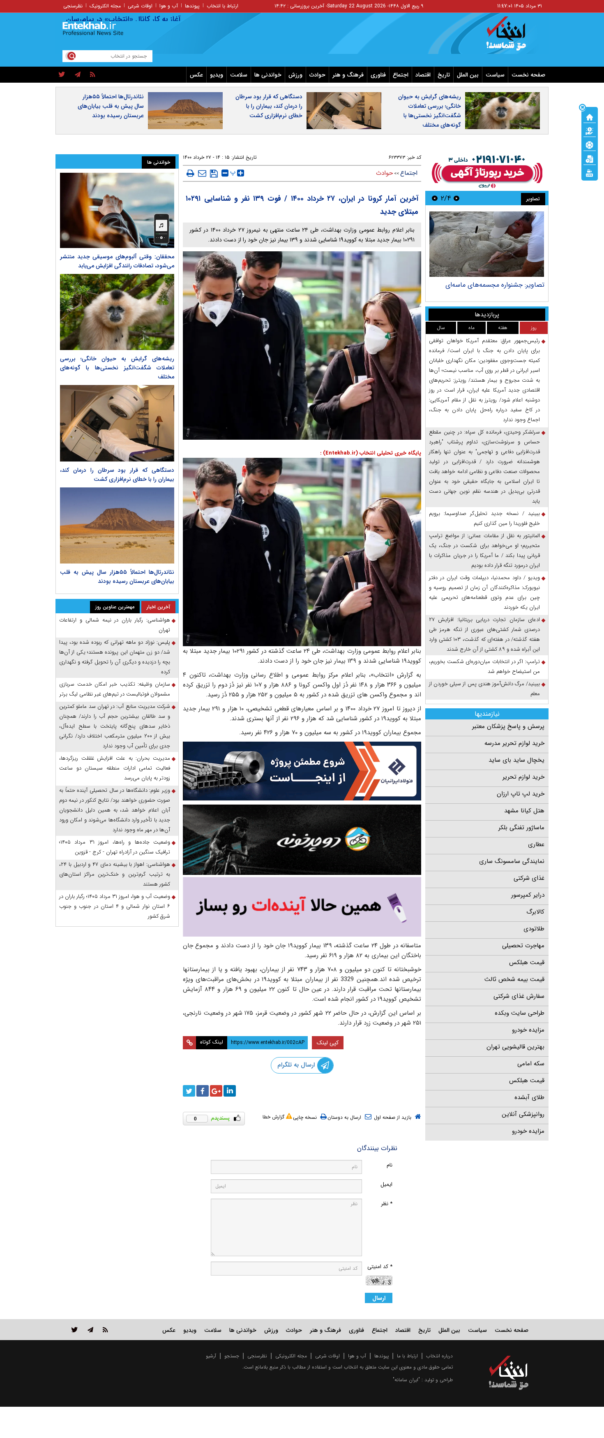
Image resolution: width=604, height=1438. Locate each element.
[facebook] (202, 1091)
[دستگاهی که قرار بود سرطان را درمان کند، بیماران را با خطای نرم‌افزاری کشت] (117, 423)
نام (389, 1165)
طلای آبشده (529, 1097)
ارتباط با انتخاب (222, 6)
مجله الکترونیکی (291, 1356)
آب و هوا (168, 6)
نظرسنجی (73, 6)
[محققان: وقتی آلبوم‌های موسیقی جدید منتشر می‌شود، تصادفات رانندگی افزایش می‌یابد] (117, 210)
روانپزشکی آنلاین (523, 1114)
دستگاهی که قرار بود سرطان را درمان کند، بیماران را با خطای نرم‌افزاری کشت (268, 106)
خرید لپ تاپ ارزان (520, 794)
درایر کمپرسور (527, 895)
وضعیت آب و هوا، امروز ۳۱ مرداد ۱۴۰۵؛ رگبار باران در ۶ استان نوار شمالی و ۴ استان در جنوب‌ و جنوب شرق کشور (114, 906)
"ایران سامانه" (406, 1380)
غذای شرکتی (529, 878)
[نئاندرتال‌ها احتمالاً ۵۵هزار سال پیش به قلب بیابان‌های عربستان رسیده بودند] (117, 525)
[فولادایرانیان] (302, 771)
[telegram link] (90, 1329)
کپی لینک (328, 1042)
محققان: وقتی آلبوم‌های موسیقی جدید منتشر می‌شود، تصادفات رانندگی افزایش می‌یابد (117, 261)
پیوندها (192, 6)
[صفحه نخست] (589, 116)
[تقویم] (589, 158)
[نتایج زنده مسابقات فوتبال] (589, 172)
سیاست (495, 74)
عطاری (536, 844)
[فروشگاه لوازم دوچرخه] (302, 840)
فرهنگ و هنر (348, 74)
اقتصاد (423, 74)
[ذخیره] (214, 173)
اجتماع (400, 74)
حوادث (317, 74)
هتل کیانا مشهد (524, 811)
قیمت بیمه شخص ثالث (514, 979)
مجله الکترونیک (105, 6)
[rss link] (105, 1329)
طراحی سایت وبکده (519, 1013)
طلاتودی (533, 929)
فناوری (378, 74)
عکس (196, 74)
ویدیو (216, 74)
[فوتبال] (589, 144)
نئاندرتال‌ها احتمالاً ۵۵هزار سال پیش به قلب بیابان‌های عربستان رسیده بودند (111, 106)
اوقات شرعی (140, 6)
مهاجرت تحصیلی (523, 946)
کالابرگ (535, 912)
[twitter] (61, 75)
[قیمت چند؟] (589, 130)
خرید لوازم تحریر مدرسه (514, 743)
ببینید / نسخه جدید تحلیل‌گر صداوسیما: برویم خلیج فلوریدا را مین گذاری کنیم (484, 518)
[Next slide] (435, 198)
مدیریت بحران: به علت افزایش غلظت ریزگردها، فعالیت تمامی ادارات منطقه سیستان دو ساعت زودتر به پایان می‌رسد (114, 768)
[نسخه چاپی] (190, 173)
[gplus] (216, 1091)
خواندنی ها (267, 74)
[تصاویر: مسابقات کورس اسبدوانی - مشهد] (486, 244)
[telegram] (77, 75)
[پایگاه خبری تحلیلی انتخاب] (513, 37)
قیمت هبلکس (526, 962)
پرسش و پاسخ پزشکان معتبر (508, 726)
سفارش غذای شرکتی (518, 996)
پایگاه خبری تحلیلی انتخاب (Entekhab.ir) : (370, 453)
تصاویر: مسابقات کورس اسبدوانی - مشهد (488, 285)
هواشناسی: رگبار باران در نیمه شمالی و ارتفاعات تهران (114, 625)
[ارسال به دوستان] (202, 173)
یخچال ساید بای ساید (516, 760)
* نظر (386, 1203)
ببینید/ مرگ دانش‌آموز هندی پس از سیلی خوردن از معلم (484, 689)
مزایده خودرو (528, 1030)
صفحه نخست (528, 74)
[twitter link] (74, 1329)
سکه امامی (530, 1064)
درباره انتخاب (439, 1356)
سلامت (238, 74)
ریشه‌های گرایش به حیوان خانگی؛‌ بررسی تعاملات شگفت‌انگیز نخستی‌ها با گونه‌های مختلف (429, 111)
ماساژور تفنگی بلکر (521, 828)
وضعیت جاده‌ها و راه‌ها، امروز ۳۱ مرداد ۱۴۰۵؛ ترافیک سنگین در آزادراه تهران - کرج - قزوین (114, 847)
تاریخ (444, 74)
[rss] (92, 75)
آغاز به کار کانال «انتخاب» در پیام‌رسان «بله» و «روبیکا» (123, 19)
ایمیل (386, 1184)
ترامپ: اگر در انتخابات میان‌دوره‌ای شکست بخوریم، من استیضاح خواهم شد (484, 666)
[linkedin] (230, 1091)
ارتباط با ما (407, 1356)
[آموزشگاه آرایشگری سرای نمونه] (302, 907)
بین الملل (468, 74)
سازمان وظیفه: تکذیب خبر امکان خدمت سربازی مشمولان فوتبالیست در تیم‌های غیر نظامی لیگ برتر (114, 689)
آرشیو (211, 1356)
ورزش (295, 74)
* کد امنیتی (379, 1266)
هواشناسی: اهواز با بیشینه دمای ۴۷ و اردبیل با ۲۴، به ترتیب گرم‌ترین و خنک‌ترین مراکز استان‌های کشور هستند (114, 874)
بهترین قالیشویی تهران (515, 1047)
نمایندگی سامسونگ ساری (511, 861)
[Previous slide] (456, 198)
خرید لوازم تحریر (523, 777)
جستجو (231, 1356)
